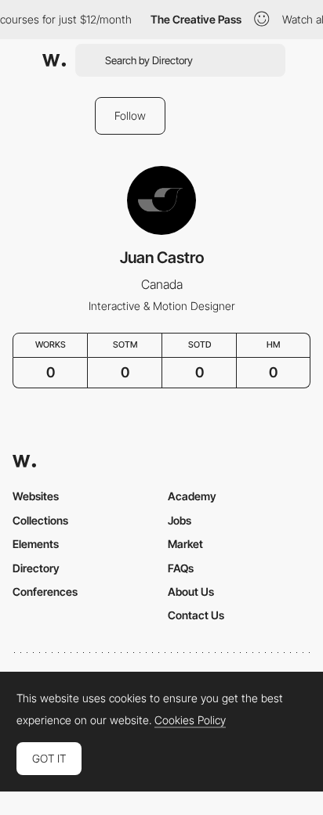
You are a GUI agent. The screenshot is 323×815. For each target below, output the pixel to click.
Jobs (179, 520)
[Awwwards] (54, 60)
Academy (192, 496)
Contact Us (196, 615)
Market (185, 543)
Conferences (45, 591)
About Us (191, 591)
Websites (36, 496)
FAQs (181, 568)
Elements (36, 543)
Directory (36, 568)
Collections (40, 520)
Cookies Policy (190, 720)
